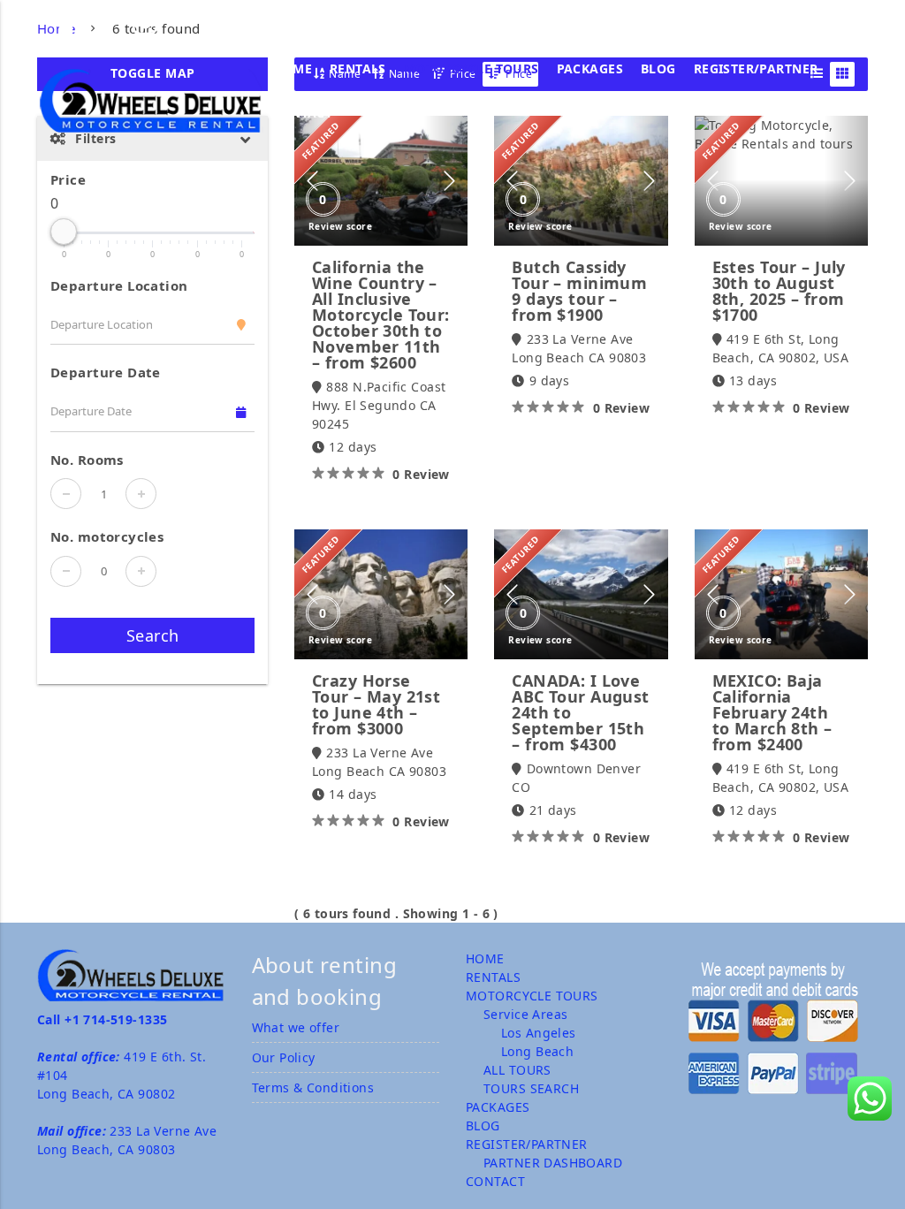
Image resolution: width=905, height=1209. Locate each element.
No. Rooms (87, 459)
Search (152, 635)
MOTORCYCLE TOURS (471, 68)
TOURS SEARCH (531, 1088)
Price (68, 179)
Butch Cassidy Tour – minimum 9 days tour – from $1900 (579, 291)
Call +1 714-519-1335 (102, 1019)
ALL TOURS (517, 1069)
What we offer (295, 1027)
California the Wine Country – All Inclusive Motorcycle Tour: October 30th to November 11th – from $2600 (381, 314)
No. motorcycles (107, 536)
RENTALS (358, 68)
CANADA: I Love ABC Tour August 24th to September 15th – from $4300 (580, 712)
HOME (292, 68)
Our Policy (284, 1057)
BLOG (658, 68)
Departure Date (105, 372)
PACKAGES (590, 68)
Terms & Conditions (313, 1087)
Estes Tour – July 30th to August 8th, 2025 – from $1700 (779, 291)
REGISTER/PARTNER (756, 68)
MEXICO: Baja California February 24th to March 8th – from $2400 (772, 712)
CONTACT (302, 112)
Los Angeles (538, 1032)
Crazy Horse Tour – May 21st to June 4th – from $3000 (376, 704)
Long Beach (537, 1051)
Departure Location (119, 285)
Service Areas (525, 1014)
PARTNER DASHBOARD (552, 1162)
